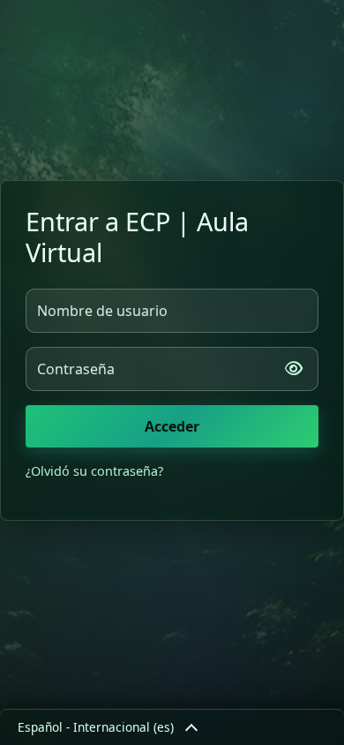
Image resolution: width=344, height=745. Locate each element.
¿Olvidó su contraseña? (94, 471)
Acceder (172, 426)
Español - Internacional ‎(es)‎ (96, 727)
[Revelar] (294, 369)
